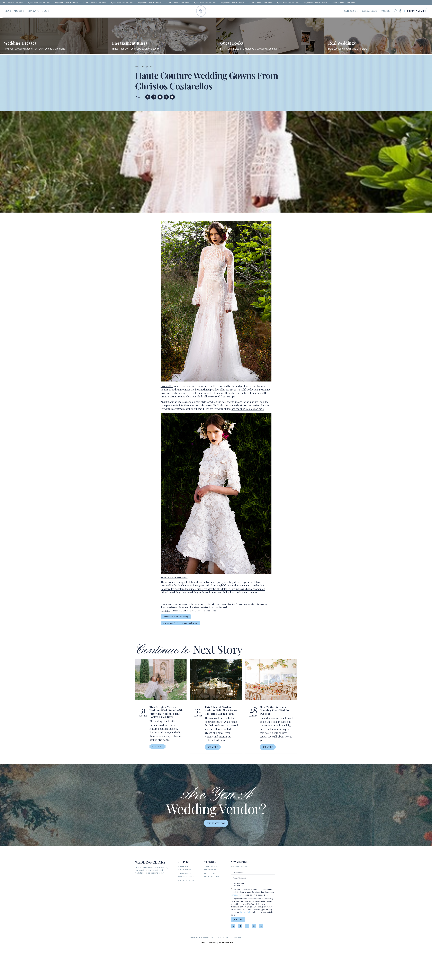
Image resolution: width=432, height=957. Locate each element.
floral (234, 604)
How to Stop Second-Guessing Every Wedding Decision (275, 710)
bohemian (183, 604)
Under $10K (177, 611)
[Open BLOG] (48, 11)
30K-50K (196, 611)
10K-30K (187, 611)
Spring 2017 (184, 607)
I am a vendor (238, 883)
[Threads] (261, 926)
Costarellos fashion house (175, 585)
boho (191, 604)
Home (137, 66)
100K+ (214, 611)
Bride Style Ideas (146, 66)
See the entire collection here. (248, 408)
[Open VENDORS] (23, 11)
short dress (172, 607)
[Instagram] (233, 926)
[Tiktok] (240, 926)
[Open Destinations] (357, 11)
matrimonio (249, 604)
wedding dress (206, 607)
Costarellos (167, 386)
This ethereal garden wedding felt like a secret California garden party (221, 710)
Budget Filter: (165, 611)
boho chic (199, 604)
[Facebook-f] (247, 926)
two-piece (194, 607)
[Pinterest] (254, 926)
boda (175, 604)
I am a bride (238, 885)
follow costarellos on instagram (174, 577)
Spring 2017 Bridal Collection (242, 389)
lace (240, 604)
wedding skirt (221, 607)
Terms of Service (208, 942)
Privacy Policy (236, 895)
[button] (147, 97)
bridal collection (212, 604)
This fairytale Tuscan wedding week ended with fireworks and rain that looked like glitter (166, 712)
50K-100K (206, 611)
